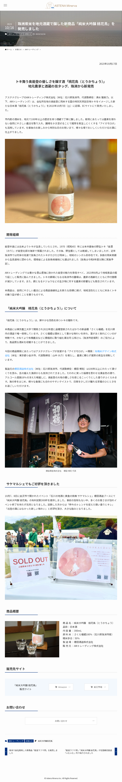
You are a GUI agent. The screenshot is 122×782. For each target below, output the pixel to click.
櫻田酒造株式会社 (23, 368)
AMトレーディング (15, 34)
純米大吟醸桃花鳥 (45, 741)
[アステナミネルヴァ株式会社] (61, 5)
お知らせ (28, 34)
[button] (5, 5)
